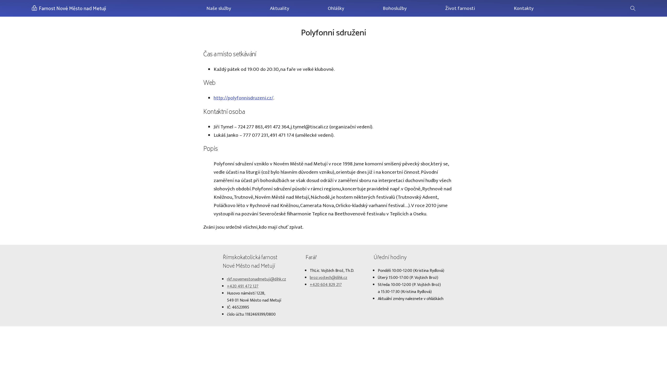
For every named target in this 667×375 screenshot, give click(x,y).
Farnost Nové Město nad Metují (72, 9)
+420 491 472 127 (242, 286)
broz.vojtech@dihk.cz (328, 277)
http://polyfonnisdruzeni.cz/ (243, 98)
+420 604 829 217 (326, 284)
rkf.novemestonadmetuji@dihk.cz (256, 279)
